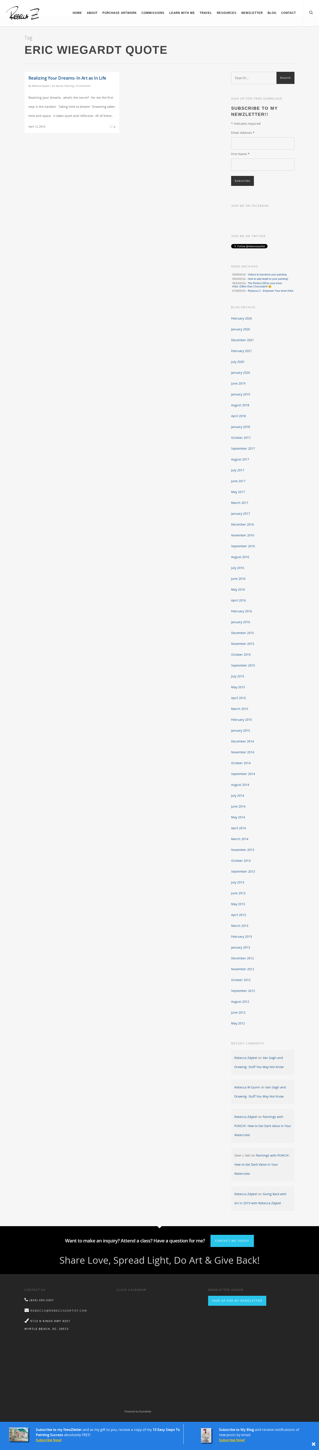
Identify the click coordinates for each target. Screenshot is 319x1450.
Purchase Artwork (119, 13)
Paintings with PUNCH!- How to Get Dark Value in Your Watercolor (262, 1126)
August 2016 (240, 557)
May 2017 (238, 492)
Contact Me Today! (232, 1240)
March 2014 (239, 839)
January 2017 (240, 513)
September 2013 (243, 871)
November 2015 (242, 644)
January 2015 (240, 730)
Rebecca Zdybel (40, 85)
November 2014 (242, 752)
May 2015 (238, 687)
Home (77, 13)
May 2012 (238, 1023)
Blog (272, 13)
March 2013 (239, 926)
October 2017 (241, 438)
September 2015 (243, 665)
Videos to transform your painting (267, 274)
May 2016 (238, 589)
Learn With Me (182, 13)
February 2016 (241, 611)
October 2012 (241, 980)
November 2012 (242, 969)
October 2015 (241, 654)
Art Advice (57, 85)
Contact (288, 13)
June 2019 (238, 383)
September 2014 (243, 774)
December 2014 (242, 741)
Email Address (243, 133)
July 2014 (237, 795)
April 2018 (238, 416)
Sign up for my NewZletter (237, 1300)
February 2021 (241, 351)
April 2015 (238, 698)
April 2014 (238, 828)
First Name (240, 154)
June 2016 (238, 579)
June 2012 (238, 1012)
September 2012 (243, 991)
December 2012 (242, 958)
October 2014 (241, 763)
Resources (227, 13)
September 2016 (243, 546)
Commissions (152, 13)
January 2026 (240, 329)
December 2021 (242, 340)
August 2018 (240, 405)
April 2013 (238, 915)
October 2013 (241, 861)
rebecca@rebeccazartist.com (58, 1310)
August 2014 (240, 785)
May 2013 (238, 904)
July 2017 (237, 470)
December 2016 (242, 524)
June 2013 (238, 893)
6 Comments (83, 85)
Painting (69, 85)
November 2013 (242, 850)
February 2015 (241, 720)
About (92, 13)
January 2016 (240, 622)
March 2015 (239, 709)
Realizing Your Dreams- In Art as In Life (67, 78)
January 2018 (240, 427)
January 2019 (240, 394)
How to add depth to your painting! (268, 278)
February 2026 (241, 318)
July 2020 (237, 362)
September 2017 (243, 448)
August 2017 (240, 459)
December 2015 (242, 633)
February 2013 (241, 936)
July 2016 (237, 568)
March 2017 (239, 503)
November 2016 (242, 535)
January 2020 (240, 372)
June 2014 (238, 806)
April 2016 (238, 600)
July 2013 (237, 882)
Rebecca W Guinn (247, 1087)
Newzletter (252, 13)
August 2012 (240, 1001)
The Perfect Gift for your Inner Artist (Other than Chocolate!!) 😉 (257, 285)
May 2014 (238, 817)
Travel (206, 13)
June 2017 (238, 481)
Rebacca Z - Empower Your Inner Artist (270, 290)
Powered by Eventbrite (138, 1411)
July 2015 (237, 676)
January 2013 (240, 947)
